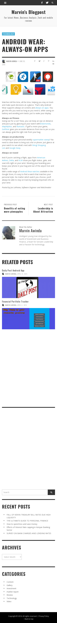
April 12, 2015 (22, 274)
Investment (11, 588)
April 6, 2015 (22, 305)
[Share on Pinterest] (48, 61)
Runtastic (21, 126)
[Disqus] (28, 368)
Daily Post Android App (13, 270)
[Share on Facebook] (35, 61)
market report (13, 591)
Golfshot (5, 129)
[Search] (5, 2)
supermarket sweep (41, 139)
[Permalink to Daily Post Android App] (28, 287)
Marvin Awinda (10, 274)
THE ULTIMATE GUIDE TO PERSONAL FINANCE (27, 520)
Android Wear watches (30, 171)
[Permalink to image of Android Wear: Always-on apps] (28, 83)
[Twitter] (46, 2)
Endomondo (45, 123)
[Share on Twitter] (39, 61)
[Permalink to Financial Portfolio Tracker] (28, 318)
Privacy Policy (44, 616)
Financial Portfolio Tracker (15, 301)
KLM (21, 160)
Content (10, 582)
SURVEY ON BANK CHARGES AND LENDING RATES (29, 533)
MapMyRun (7, 126)
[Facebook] (41, 2)
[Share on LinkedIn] (53, 61)
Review (10, 595)
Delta (11, 160)
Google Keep (14, 148)
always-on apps (42, 107)
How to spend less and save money (22, 524)
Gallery (9, 585)
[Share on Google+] (44, 61)
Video (9, 601)
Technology (8, 33)
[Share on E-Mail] (53, 63)
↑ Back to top (28, 619)
